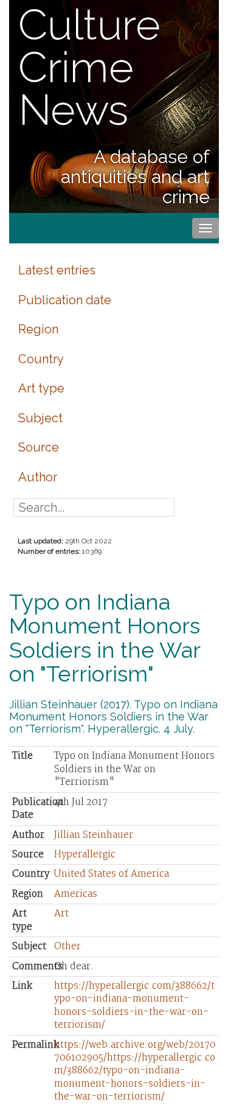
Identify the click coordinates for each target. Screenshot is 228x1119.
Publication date (64, 300)
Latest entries (56, 270)
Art (61, 913)
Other (67, 946)
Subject (40, 418)
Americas (75, 894)
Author (37, 477)
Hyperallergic (85, 854)
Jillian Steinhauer (93, 835)
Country (41, 359)
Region (38, 329)
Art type (41, 388)
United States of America (111, 874)
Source (38, 447)
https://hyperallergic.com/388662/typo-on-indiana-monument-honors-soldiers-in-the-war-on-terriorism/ (134, 1005)
